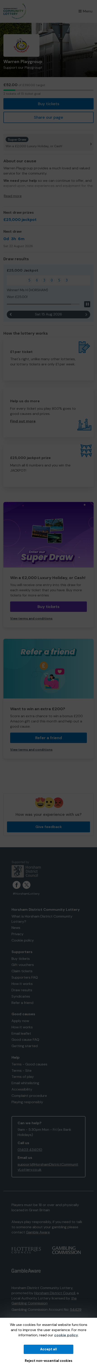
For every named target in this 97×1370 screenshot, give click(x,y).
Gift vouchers (23, 964)
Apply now (20, 1020)
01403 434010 (30, 1149)
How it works (22, 983)
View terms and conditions (31, 618)
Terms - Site (22, 1070)
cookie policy (66, 1335)
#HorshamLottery (26, 894)
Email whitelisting (25, 1083)
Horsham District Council (54, 1293)
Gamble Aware (38, 1232)
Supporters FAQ (25, 977)
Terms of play (23, 1076)
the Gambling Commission (44, 1301)
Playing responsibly (27, 1102)
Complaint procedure (29, 1095)
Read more (13, 196)
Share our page (48, 117)
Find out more (23, 421)
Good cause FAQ (25, 1039)
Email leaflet (21, 1033)
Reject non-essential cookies (48, 1361)
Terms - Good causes (29, 1064)
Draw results (22, 990)
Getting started (25, 1045)
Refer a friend (48, 738)
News (16, 927)
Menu (87, 11)
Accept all (48, 1349)
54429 (75, 1309)
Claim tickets (22, 971)
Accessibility (22, 1089)
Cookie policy (23, 940)
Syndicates (21, 996)
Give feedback (48, 826)
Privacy (17, 934)
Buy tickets (48, 103)
